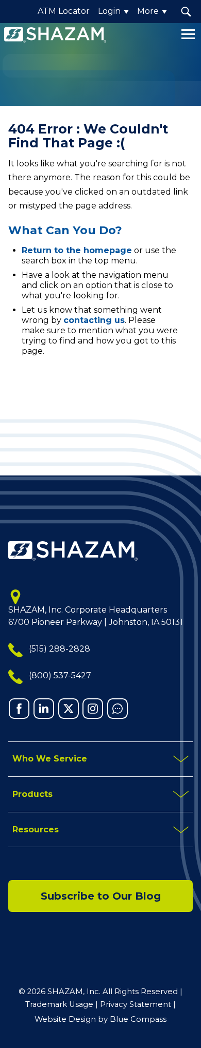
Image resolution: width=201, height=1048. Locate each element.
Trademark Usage (59, 1004)
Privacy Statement (135, 1004)
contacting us (94, 320)
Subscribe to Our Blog (101, 896)
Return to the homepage (77, 250)
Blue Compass (138, 1019)
